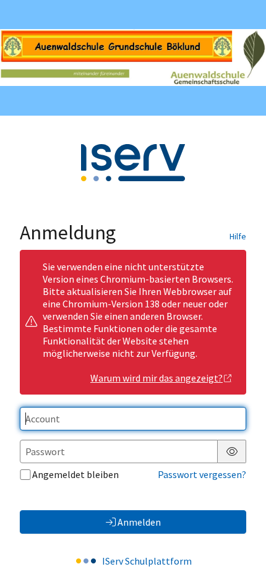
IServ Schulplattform (147, 561)
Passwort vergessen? (202, 474)
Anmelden (139, 522)
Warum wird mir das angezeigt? (156, 378)
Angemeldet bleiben (75, 474)
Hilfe (238, 236)
